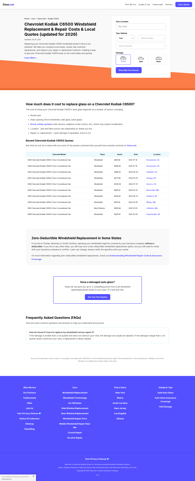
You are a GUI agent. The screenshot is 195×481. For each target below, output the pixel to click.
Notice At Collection (29, 418)
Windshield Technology (75, 398)
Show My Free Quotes (129, 70)
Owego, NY (151, 178)
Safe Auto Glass (165, 392)
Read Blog (29, 429)
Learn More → (31, 58)
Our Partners (29, 392)
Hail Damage (165, 406)
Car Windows (75, 403)
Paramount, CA (152, 160)
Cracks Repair (75, 432)
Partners (169, 4)
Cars (33, 19)
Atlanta (120, 418)
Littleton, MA (152, 208)
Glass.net (131, 145)
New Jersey (120, 408)
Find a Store (120, 387)
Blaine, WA (151, 202)
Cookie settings (7, 479)
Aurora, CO (151, 184)
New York (120, 392)
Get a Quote (183, 4)
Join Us (29, 408)
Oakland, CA (151, 172)
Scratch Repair (74, 438)
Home (26, 19)
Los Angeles (120, 413)
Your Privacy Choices (28, 413)
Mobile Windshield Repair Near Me (74, 426)
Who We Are (130, 4)
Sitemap (29, 424)
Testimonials (157, 4)
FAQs (29, 403)
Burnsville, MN (152, 190)
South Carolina (120, 403)
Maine (120, 398)
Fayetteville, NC (153, 214)
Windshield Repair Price (75, 418)
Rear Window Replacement (74, 413)
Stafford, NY (151, 196)
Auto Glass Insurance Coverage (165, 400)
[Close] (32, 476)
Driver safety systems (41, 124)
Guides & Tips (144, 4)
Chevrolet (41, 19)
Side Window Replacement (74, 408)
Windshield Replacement (74, 392)
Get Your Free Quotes (97, 297)
